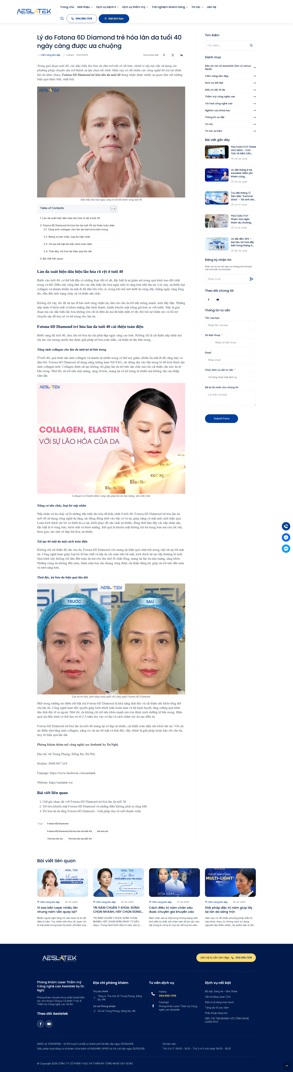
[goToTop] (287, 1066)
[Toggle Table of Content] (111, 209)
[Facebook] (208, 299)
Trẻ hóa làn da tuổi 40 (80, 838)
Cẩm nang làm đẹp (50, 55)
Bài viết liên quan (53, 258)
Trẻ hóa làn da (55, 838)
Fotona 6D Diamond (58, 823)
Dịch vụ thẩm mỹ (133, 7)
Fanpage (164, 1002)
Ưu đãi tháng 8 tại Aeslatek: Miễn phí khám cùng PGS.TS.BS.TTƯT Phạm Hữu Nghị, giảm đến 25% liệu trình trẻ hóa (242, 173)
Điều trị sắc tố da (215, 89)
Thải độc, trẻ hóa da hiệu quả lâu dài (70, 251)
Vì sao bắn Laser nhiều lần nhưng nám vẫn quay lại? (57, 910)
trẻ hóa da (102, 831)
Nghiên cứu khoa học (217, 110)
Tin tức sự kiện (213, 131)
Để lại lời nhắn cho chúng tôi (221, 387)
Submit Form (221, 418)
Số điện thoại (212, 335)
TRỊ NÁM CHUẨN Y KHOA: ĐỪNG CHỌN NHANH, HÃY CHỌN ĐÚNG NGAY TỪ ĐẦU (117, 910)
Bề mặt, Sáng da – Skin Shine (221, 991)
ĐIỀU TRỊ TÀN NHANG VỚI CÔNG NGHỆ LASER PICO (227, 1020)
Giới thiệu (83, 7)
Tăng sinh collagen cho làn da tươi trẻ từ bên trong (78, 229)
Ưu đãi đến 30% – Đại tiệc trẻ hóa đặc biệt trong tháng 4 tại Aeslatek (242, 242)
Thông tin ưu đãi (214, 117)
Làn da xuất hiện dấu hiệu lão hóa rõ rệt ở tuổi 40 (71, 218)
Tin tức (195, 7)
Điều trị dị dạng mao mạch (219, 1002)
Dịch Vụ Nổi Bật (214, 83)
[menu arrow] (92, 7)
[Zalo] (286, 548)
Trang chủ (67, 7)
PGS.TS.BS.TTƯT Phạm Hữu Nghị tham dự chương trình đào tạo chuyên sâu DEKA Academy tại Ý (243, 219)
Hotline (163, 991)
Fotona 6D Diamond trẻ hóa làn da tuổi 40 (69, 831)
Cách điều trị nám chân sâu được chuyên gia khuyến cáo (171, 910)
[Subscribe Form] (251, 279)
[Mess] (286, 537)
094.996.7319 (167, 995)
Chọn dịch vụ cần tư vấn (219, 369)
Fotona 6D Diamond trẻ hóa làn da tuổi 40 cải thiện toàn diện (79, 225)
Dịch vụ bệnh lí (106, 7)
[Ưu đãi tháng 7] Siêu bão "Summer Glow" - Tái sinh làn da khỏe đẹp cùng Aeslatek (242, 196)
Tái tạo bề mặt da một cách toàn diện (70, 244)
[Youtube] (217, 299)
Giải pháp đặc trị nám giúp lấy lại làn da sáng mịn (228, 910)
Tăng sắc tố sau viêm (217, 1007)
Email (208, 352)
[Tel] (286, 526)
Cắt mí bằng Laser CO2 (218, 996)
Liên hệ (211, 7)
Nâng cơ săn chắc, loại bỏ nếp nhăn (69, 236)
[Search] (62, 19)
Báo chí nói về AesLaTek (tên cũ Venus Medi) (228, 67)
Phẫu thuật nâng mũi (216, 1013)
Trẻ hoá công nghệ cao (218, 103)
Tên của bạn (212, 317)
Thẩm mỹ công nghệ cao (220, 96)
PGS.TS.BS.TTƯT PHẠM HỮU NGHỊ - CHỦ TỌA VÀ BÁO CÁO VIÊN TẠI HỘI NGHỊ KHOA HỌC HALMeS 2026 (243, 150)
